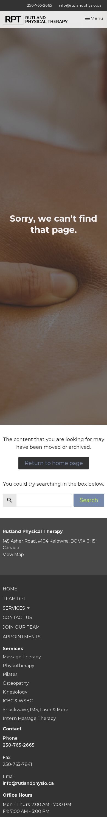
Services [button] (14, 608)
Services (13, 648)
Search (89, 500)
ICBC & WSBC (18, 700)
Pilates (10, 674)
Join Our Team (21, 627)
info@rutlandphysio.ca (80, 5)
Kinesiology (15, 692)
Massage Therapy (22, 656)
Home (10, 589)
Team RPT (14, 598)
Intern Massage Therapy (29, 718)
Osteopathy (16, 683)
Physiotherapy (18, 665)
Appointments (22, 636)
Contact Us (17, 617)
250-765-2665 (39, 5)
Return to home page (53, 463)
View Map (13, 554)
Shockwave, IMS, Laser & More (35, 709)
